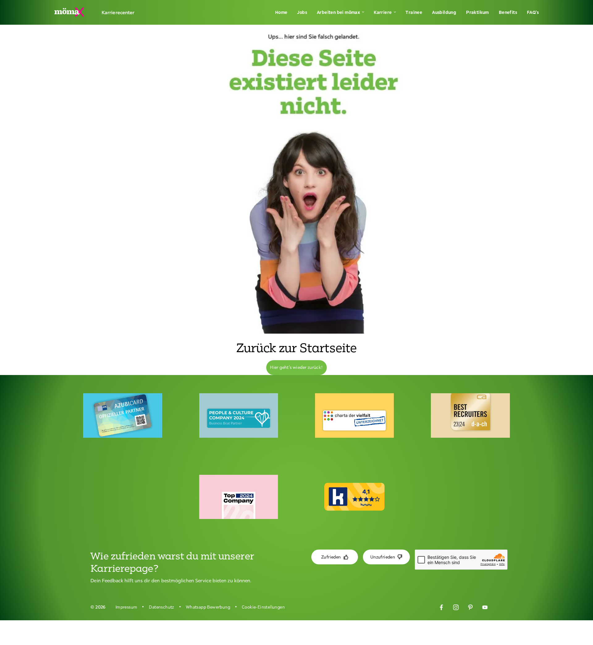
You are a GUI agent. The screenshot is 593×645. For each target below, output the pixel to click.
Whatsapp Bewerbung (208, 607)
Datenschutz (161, 607)
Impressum (126, 607)
